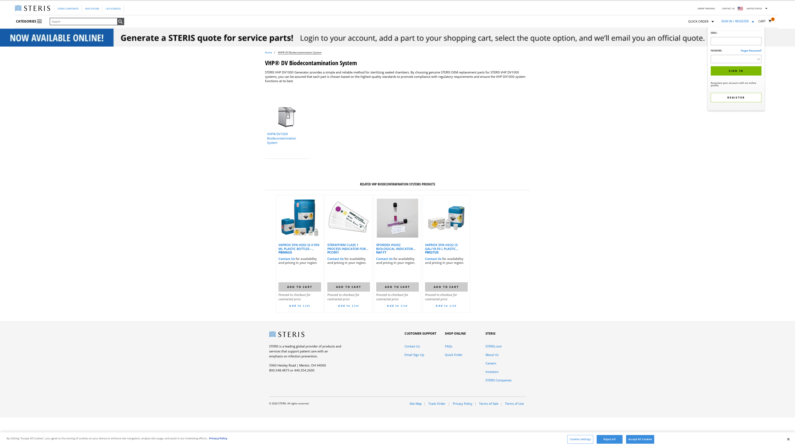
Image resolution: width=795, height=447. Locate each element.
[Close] (788, 439)
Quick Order (454, 355)
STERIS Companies (498, 380)
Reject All (609, 439)
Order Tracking (706, 8)
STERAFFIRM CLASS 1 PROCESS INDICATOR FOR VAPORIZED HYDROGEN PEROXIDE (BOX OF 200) (346, 246)
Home (268, 52)
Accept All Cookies (640, 439)
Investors (492, 372)
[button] (120, 21)
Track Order (437, 403)
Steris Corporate (68, 8)
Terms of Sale (488, 403)
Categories (26, 21)
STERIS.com (493, 346)
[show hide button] (758, 59)
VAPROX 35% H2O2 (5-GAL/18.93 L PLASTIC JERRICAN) (442, 246)
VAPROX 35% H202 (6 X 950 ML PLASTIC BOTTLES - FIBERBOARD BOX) (298, 246)
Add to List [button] (299, 306)
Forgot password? (751, 50)
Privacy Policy (462, 403)
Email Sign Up (414, 355)
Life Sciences (113, 8)
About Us (492, 355)
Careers (490, 363)
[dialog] (736, 69)
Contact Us (728, 8)
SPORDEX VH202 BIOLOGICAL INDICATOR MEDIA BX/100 (394, 246)
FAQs (448, 346)
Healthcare (92, 8)
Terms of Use (514, 403)
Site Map (416, 403)
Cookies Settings (580, 439)
